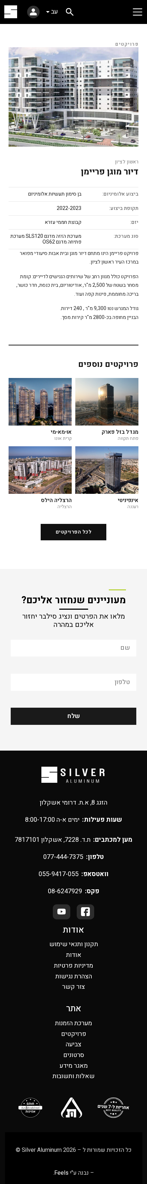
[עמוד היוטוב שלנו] (61, 911)
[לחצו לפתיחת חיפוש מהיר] (69, 12)
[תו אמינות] (30, 1107)
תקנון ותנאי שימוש (73, 944)
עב (54, 11)
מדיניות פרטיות (73, 966)
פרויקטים (73, 1034)
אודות (73, 955)
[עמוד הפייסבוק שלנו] (85, 911)
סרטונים (73, 1055)
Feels (61, 1173)
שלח (73, 716)
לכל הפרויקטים (74, 532)
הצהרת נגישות (73, 976)
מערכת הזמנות (73, 1023)
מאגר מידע (74, 1066)
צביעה (73, 1044)
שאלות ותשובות (73, 1076)
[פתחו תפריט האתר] (137, 12)
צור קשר (73, 987)
